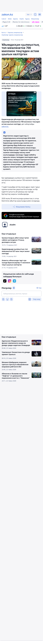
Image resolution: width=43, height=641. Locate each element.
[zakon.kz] (7, 14)
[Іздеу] (35, 14)
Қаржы (15, 19)
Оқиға (22, 19)
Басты (4, 32)
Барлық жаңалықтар (15, 32)
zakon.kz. (5, 126)
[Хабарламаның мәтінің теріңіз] (21, 294)
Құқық (27, 19)
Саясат (4, 19)
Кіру (39, 288)
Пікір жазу (36, 299)
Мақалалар (35, 19)
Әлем (10, 19)
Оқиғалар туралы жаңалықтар (12, 35)
